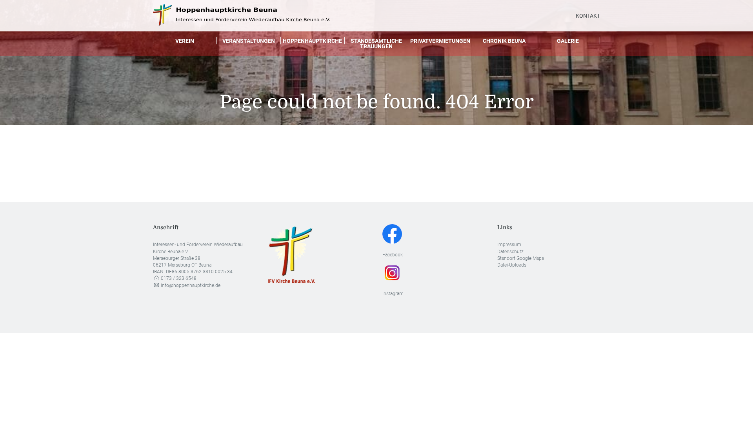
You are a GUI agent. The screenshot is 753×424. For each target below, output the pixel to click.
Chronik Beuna (504, 41)
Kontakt (588, 16)
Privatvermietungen (440, 41)
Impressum (509, 244)
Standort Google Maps (520, 258)
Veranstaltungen (248, 41)
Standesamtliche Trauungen (376, 43)
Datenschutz (510, 251)
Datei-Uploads (511, 265)
